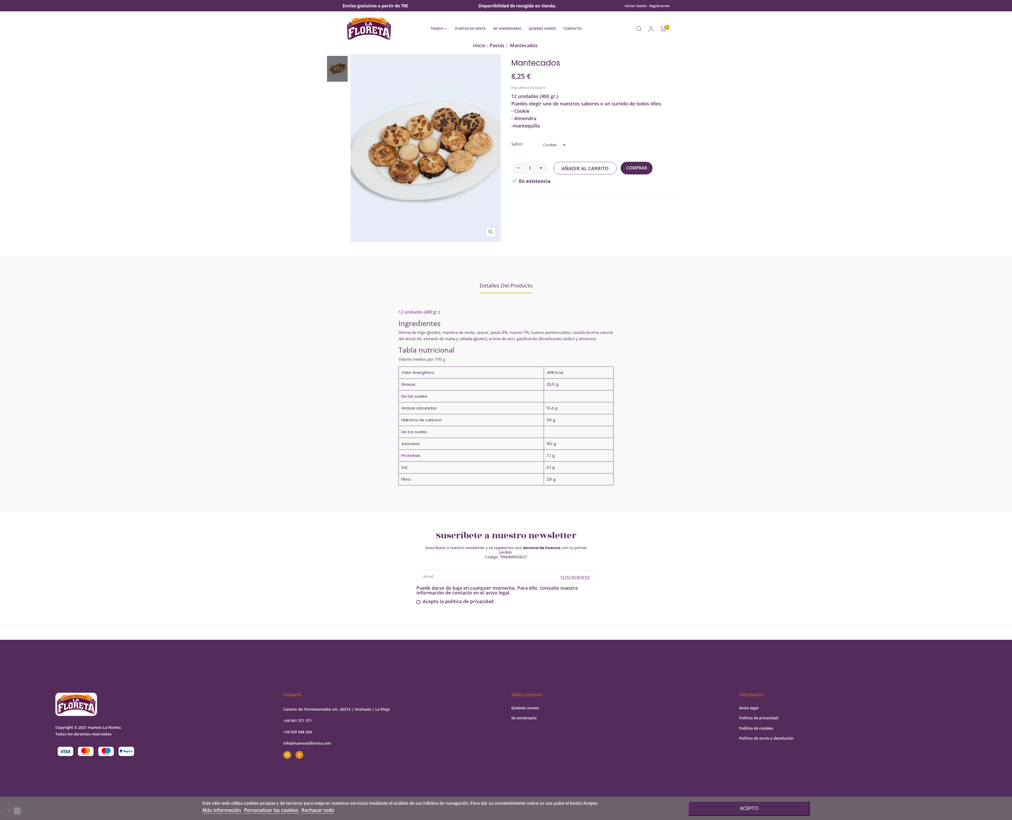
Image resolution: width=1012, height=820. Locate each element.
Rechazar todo (317, 810)
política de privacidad (469, 601)
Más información (222, 810)
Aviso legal (748, 707)
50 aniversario (524, 717)
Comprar (636, 168)
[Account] (651, 28)
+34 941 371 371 (297, 720)
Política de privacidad (758, 717)
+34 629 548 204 (297, 731)
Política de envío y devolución (766, 738)
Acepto (749, 808)
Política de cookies (756, 728)
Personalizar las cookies (272, 810)
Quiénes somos (525, 707)
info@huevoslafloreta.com (307, 743)
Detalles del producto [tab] (506, 285)
